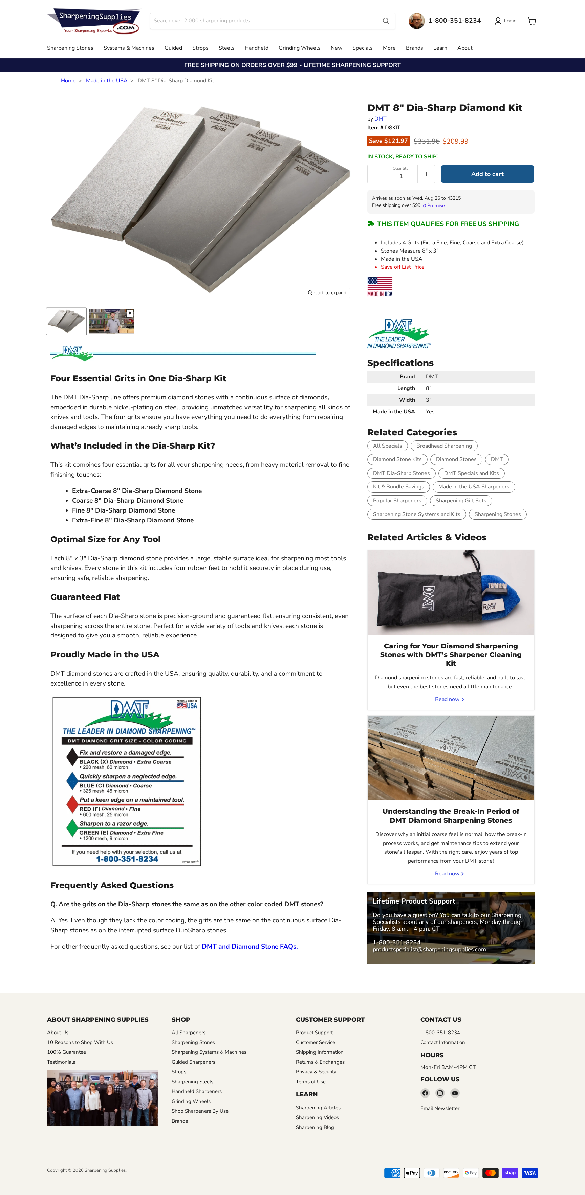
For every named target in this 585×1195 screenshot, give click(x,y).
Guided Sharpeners (193, 1062)
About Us (57, 1032)
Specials (362, 48)
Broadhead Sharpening (444, 446)
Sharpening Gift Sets (461, 500)
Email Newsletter (439, 1108)
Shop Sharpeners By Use (200, 1111)
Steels (227, 48)
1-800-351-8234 (397, 942)
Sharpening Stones (70, 48)
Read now (448, 699)
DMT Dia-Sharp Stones (401, 473)
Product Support (314, 1032)
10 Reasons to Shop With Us (80, 1042)
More (389, 48)
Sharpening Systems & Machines (209, 1052)
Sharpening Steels (192, 1081)
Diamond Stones (456, 459)
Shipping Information (320, 1052)
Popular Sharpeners (397, 500)
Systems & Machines (129, 48)
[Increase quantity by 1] (426, 174)
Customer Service (315, 1042)
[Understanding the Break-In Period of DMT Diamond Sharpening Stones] (451, 758)
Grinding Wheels (300, 48)
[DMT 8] (66, 321)
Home (68, 80)
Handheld (256, 48)
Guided (173, 48)
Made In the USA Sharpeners (474, 487)
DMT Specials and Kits (471, 473)
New (336, 48)
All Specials (387, 446)
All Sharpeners (188, 1032)
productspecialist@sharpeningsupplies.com (429, 949)
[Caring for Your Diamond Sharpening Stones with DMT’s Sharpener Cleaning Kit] (451, 592)
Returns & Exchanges (320, 1062)
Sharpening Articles (318, 1107)
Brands (414, 48)
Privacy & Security (316, 1071)
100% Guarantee (66, 1052)
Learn (440, 48)
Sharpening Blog (315, 1127)
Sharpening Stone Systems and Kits (416, 514)
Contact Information (442, 1042)
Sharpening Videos (317, 1117)
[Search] (386, 21)
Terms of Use (311, 1081)
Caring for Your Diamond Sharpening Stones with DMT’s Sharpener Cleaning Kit (451, 655)
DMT (380, 119)
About (465, 48)
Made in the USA (107, 80)
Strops (200, 48)
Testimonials (61, 1062)
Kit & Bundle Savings (398, 487)
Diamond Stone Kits (397, 459)
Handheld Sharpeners (197, 1091)
